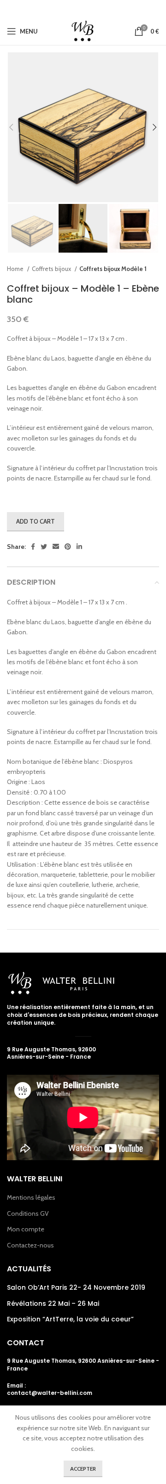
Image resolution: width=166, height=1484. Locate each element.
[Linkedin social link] (108, 9)
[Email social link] (82, 9)
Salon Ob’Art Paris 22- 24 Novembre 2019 (76, 1287)
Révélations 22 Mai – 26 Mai (53, 1303)
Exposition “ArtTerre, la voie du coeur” (70, 1319)
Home (16, 268)
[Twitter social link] (68, 9)
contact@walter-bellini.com (49, 1393)
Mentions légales (31, 1197)
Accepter (83, 1468)
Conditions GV (28, 1213)
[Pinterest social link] (95, 9)
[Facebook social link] (56, 9)
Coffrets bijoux (52, 268)
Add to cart (35, 521)
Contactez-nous (30, 1245)
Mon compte (25, 1229)
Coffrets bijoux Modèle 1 (113, 268)
